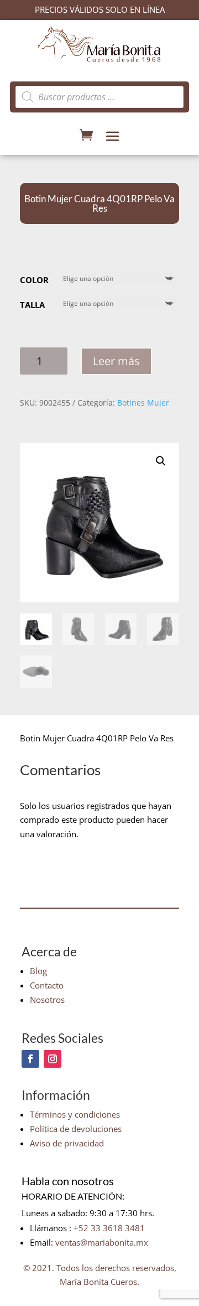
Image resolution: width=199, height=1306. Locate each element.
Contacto (47, 985)
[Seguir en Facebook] (30, 1059)
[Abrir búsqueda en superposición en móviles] (99, 97)
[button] (161, 461)
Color (34, 279)
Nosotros (47, 999)
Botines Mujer (143, 402)
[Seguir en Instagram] (52, 1059)
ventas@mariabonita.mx (101, 1242)
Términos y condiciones (75, 1114)
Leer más (116, 361)
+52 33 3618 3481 (109, 1227)
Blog (38, 970)
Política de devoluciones (76, 1128)
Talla (32, 304)
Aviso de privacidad (67, 1143)
